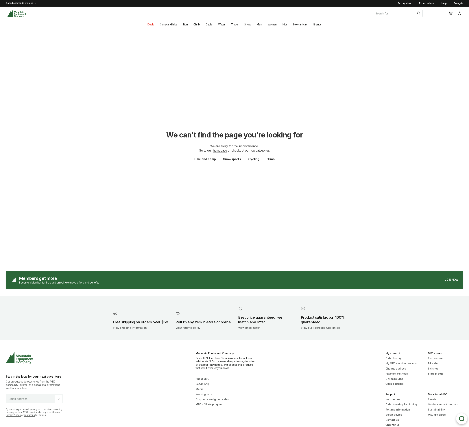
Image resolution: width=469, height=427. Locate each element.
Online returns (394, 378)
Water (221, 24)
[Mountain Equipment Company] (36, 358)
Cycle (209, 24)
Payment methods (396, 373)
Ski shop (433, 368)
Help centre (392, 399)
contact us (29, 415)
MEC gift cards (437, 414)
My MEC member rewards (401, 363)
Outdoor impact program (443, 404)
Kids (284, 24)
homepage (220, 150)
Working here (204, 394)
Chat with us (392, 424)
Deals (150, 24)
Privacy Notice (13, 415)
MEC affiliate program (209, 404)
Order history (393, 358)
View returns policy (188, 327)
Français (458, 3)
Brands (317, 24)
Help (444, 3)
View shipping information (130, 327)
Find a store (435, 358)
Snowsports (232, 159)
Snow (247, 24)
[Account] (459, 13)
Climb (196, 24)
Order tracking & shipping (401, 404)
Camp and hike (168, 24)
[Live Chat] (461, 418)
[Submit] (418, 13)
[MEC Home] (16, 13)
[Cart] (450, 13)
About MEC (202, 378)
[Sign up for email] (58, 399)
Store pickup (436, 373)
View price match (249, 327)
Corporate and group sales (212, 399)
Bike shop (434, 363)
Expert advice (426, 3)
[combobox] (408, 13)
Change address (395, 368)
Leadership (203, 383)
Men (259, 24)
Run (185, 24)
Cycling (253, 159)
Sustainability (436, 409)
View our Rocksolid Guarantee (320, 327)
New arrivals (300, 24)
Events (432, 399)
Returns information (397, 409)
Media (200, 389)
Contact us (392, 419)
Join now (451, 279)
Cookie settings (394, 383)
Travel (234, 24)
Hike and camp (205, 159)
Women (272, 24)
